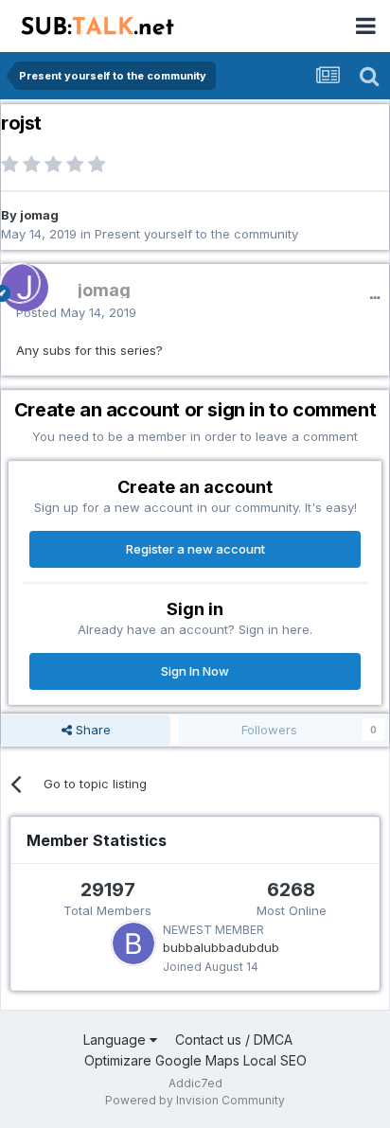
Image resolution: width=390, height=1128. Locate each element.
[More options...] (375, 298)
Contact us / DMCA (233, 1039)
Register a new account (195, 548)
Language (116, 1039)
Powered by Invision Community (195, 1100)
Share (91, 729)
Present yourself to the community (196, 233)
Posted (76, 312)
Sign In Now (195, 671)
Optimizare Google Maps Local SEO (195, 1060)
